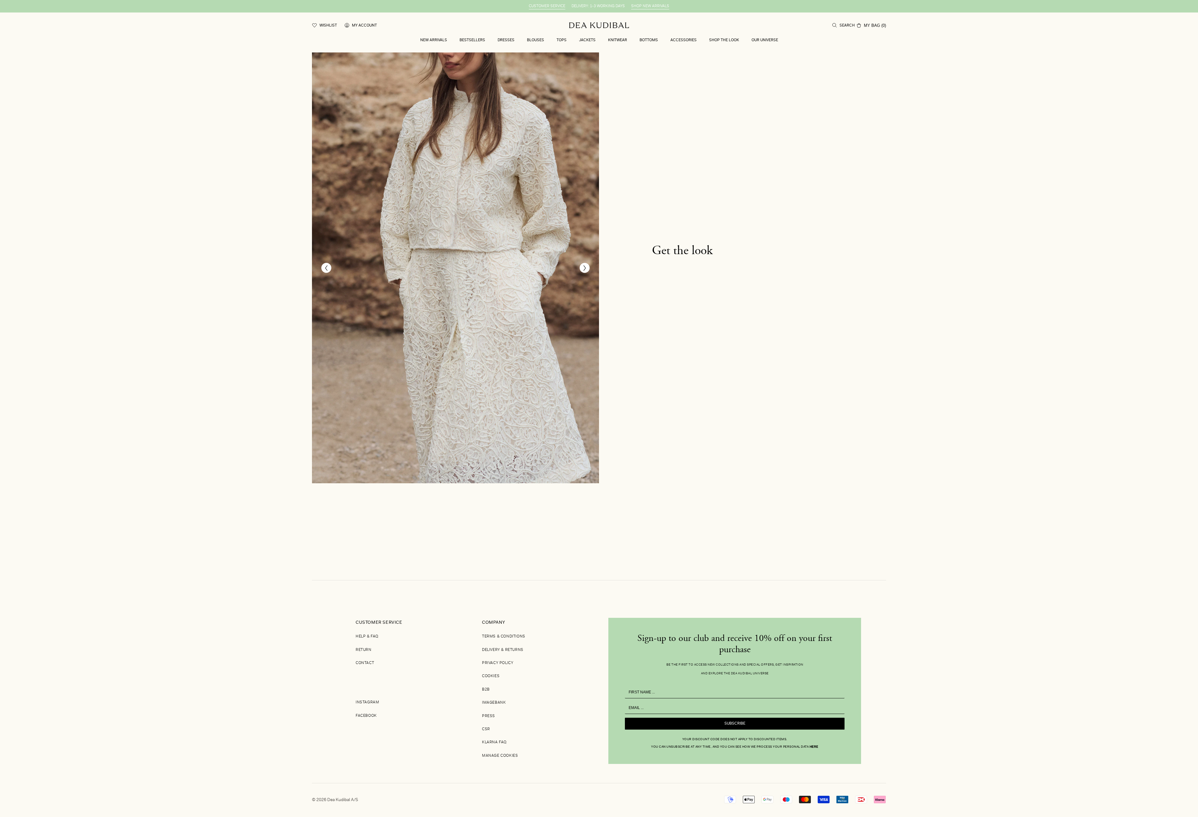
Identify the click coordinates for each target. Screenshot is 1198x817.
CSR (486, 729)
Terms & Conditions (503, 636)
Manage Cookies (500, 756)
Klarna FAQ (494, 742)
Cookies (490, 676)
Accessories (683, 40)
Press (488, 716)
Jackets (587, 40)
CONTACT (365, 663)
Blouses (535, 40)
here (814, 747)
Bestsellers (472, 40)
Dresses (506, 40)
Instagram (367, 702)
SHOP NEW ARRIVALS (650, 6)
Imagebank (494, 703)
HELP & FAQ (367, 636)
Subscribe (734, 724)
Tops (562, 40)
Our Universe (765, 40)
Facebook (366, 716)
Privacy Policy (497, 663)
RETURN (364, 650)
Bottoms (649, 40)
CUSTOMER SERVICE (547, 6)
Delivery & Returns (503, 650)
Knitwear (617, 40)
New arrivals (433, 40)
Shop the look (724, 40)
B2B (486, 689)
